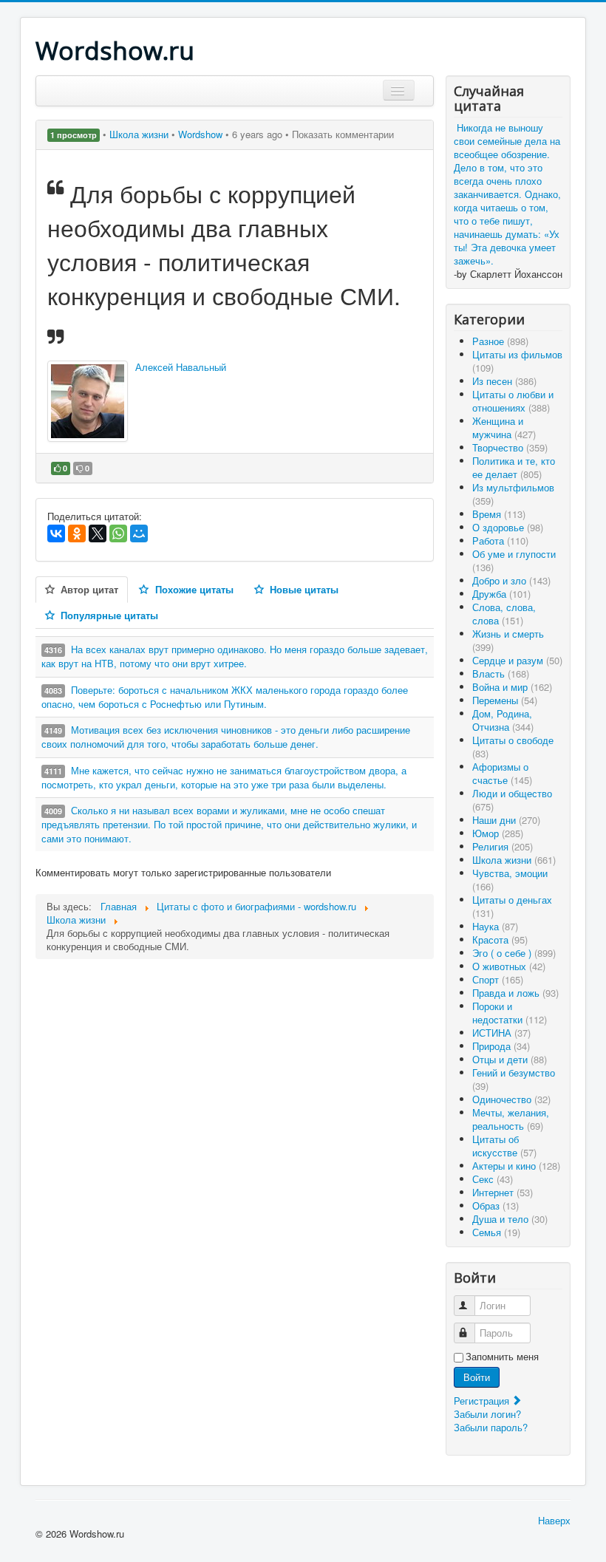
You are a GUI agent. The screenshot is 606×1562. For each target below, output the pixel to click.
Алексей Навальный (180, 367)
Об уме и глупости (514, 560)
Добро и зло (511, 580)
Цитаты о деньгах (512, 906)
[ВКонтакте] (56, 533)
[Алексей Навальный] (87, 401)
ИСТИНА (501, 1033)
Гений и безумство (513, 1079)
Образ (495, 1205)
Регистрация (483, 1401)
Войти (476, 1377)
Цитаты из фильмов (517, 361)
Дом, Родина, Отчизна (503, 720)
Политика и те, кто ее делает (513, 467)
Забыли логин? (487, 1414)
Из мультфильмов (513, 494)
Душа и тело (510, 1219)
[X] (97, 533)
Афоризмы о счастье (502, 773)
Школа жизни (140, 134)
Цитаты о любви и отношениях (513, 401)
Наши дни (506, 820)
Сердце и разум (517, 660)
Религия (502, 846)
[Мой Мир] (139, 533)
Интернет (502, 1192)
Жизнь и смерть (508, 640)
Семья (496, 1232)
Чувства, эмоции (510, 879)
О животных (508, 966)
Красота (500, 939)
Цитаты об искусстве (504, 1145)
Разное (500, 341)
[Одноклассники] (77, 533)
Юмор (497, 833)
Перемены (504, 700)
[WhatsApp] (118, 533)
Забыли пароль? (491, 1427)
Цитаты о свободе (513, 746)
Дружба (501, 594)
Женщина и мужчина (504, 427)
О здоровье (507, 527)
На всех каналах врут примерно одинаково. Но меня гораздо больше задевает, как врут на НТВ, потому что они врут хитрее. (234, 656)
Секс (492, 1179)
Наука (495, 926)
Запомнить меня (502, 1356)
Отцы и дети (509, 1059)
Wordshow (200, 134)
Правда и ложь (515, 993)
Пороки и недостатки (509, 1012)
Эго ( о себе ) (514, 953)
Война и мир (512, 687)
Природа (501, 1046)
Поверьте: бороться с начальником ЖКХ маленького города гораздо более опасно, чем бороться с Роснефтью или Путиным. (224, 697)
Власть (500, 673)
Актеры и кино (516, 1166)
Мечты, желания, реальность (510, 1119)
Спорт (497, 979)
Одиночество (511, 1099)
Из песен (504, 381)
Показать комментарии (343, 134)
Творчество (510, 447)
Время (498, 514)
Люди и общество (512, 800)
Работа (500, 540)
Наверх (554, 1520)
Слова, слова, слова (504, 613)
